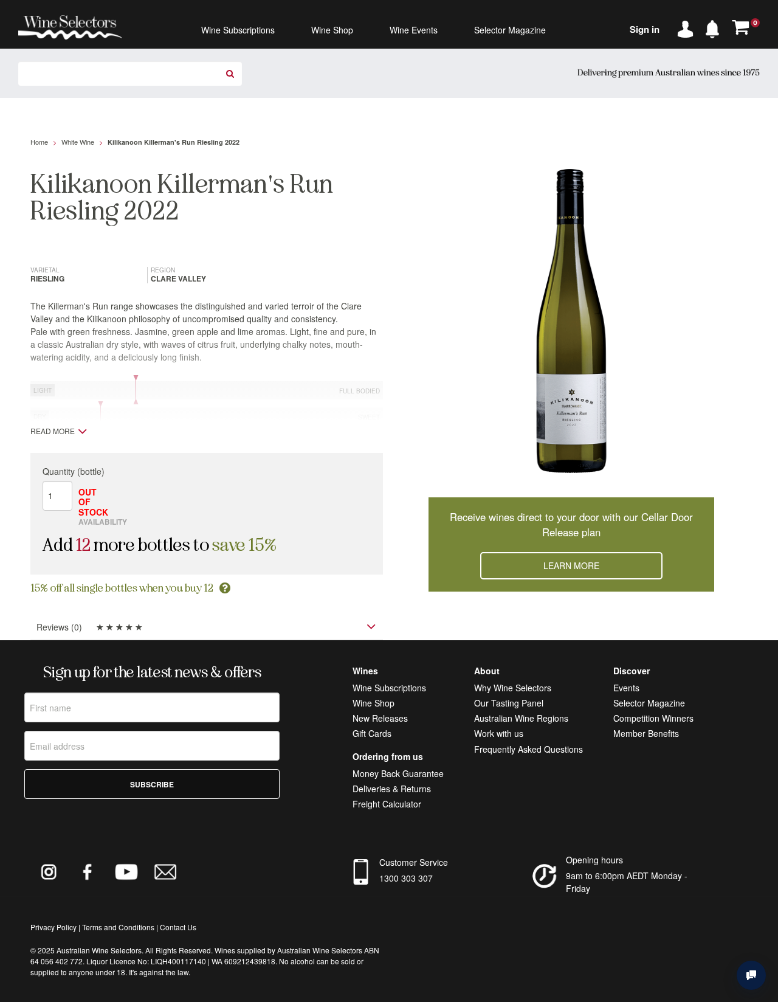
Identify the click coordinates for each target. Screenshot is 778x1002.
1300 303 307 (406, 878)
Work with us (498, 733)
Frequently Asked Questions (528, 749)
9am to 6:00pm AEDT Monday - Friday (626, 881)
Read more (52, 431)
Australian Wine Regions (521, 718)
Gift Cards (372, 733)
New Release (378, 718)
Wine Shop (373, 703)
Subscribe (152, 784)
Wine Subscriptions (389, 688)
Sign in (644, 29)
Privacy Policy (53, 927)
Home (39, 142)
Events (626, 688)
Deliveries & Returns (392, 789)
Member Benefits (646, 733)
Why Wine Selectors (512, 688)
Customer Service (413, 862)
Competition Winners (653, 718)
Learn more (571, 565)
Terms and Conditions (118, 927)
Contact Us (178, 927)
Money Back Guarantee (398, 773)
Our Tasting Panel (508, 703)
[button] (715, 26)
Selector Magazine (649, 703)
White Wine (77, 142)
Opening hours (594, 860)
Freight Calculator (387, 804)
